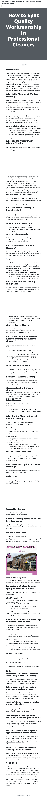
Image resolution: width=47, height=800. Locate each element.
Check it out (18, 216)
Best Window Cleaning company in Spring (18, 117)
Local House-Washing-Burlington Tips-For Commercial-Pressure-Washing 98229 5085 (21, 2)
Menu (3, 5)
